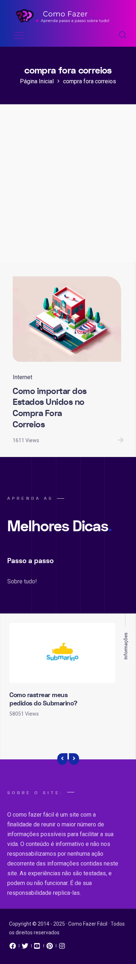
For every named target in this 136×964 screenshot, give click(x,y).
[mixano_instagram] (62, 948)
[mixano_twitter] (25, 948)
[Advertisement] (68, 190)
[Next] (74, 759)
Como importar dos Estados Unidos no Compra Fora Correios (50, 408)
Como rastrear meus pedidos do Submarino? (43, 699)
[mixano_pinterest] (49, 948)
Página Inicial (37, 81)
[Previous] (62, 759)
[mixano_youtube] (37, 948)
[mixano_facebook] (12, 948)
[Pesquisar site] (122, 35)
